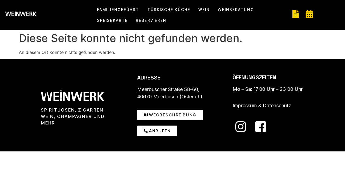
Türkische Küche (169, 9)
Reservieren (151, 20)
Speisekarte (112, 20)
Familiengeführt (118, 9)
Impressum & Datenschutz (262, 105)
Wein (204, 9)
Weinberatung (236, 9)
